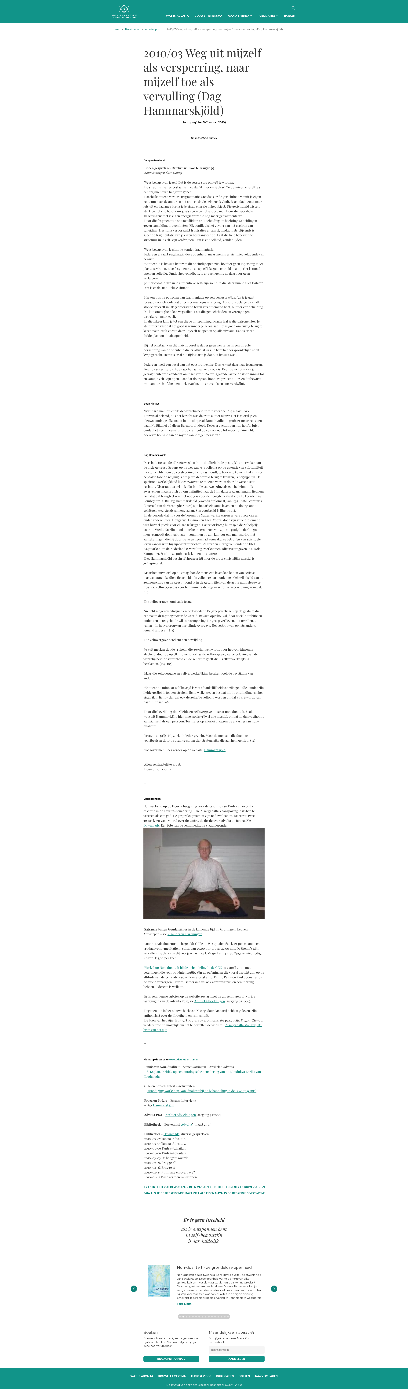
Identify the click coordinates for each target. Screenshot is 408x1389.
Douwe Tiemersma (172, 1376)
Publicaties (132, 29)
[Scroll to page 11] (212, 1316)
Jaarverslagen (266, 1376)
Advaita (186, 1124)
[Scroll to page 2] (183, 1316)
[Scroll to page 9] (205, 1316)
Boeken (244, 1376)
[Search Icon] (293, 8)
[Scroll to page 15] (224, 1316)
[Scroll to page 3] (186, 1316)
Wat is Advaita (141, 1376)
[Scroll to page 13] (218, 1316)
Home (115, 29)
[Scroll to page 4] (189, 1316)
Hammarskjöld (215, 750)
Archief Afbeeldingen (209, 1001)
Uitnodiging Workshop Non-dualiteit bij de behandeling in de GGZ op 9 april (201, 1091)
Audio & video (200, 1376)
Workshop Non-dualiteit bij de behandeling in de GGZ (183, 967)
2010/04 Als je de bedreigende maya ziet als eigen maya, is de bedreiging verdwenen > (204, 1193)
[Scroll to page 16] (228, 1316)
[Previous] (134, 1289)
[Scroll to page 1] (180, 1316)
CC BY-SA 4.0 (233, 1384)
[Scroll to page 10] (208, 1316)
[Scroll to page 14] (221, 1316)
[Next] (274, 1289)
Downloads (151, 825)
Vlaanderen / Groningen (185, 934)
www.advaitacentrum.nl (183, 1059)
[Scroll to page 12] (215, 1316)
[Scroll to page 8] (202, 1316)
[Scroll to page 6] (196, 1316)
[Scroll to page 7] (199, 1316)
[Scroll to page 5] (192, 1316)
